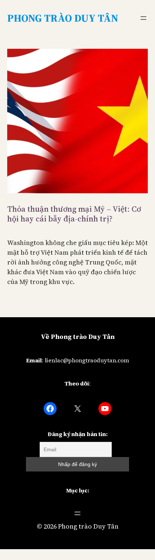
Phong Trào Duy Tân (62, 18)
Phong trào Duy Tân (88, 526)
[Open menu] (143, 18)
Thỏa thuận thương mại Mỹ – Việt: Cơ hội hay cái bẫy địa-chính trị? (74, 213)
